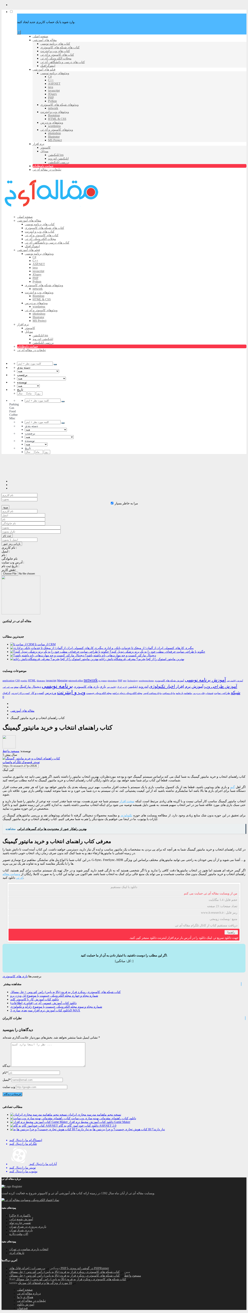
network (91, 680)
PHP (120, 680)
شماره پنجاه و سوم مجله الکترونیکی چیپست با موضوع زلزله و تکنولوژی (56, 1006)
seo (125, 680)
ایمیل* (7, 1079)
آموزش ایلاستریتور (235, 681)
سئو (16, 686)
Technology (132, 680)
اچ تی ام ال (122, 687)
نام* (5, 1072)
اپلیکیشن (133, 686)
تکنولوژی (126, 815)
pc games (102, 680)
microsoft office (75, 680)
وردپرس (50, 693)
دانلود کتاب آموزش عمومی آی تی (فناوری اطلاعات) (43, 1003)
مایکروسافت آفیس (152, 693)
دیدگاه (6, 1065)
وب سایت (9, 1087)
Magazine (62, 680)
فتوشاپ (209, 693)
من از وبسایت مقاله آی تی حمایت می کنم (210, 893)
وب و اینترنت (71, 692)
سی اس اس (8, 687)
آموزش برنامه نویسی (205, 679)
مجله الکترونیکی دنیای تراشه (127, 693)
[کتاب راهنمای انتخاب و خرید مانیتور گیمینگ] (31, 758)
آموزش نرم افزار (189, 686)
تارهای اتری (16, 1253)
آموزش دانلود (25, 1304)
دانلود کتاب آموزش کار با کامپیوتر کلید (34, 999)
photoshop (112, 680)
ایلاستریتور (111, 687)
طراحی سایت (222, 693)
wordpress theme (146, 681)
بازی (103, 687)
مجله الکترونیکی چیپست (99, 693)
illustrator (41, 681)
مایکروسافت (168, 693)
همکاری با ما (25, 1297)
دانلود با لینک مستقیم (124, 887)
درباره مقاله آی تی (29, 1293)
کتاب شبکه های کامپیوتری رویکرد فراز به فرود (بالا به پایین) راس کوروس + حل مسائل (65, 992)
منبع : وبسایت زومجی (223, 919)
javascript (51, 680)
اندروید (143, 687)
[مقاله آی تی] (52, 210)
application (9, 680)
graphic (24, 680)
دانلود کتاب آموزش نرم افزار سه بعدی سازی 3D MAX (45, 1010)
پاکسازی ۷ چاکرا (20, 1215)
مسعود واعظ (132, 1275)
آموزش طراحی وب (220, 686)
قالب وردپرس (199, 693)
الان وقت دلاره (18, 1234)
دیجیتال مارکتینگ (30, 686)
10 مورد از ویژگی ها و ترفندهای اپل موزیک (45, 1283)
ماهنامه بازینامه (184, 693)
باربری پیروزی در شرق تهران (27, 1226)
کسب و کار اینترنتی (20, 693)
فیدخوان (22, 1308)
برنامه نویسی (57, 686)
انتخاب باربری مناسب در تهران (28, 1249)
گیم (232, 787)
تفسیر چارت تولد (20, 1222)
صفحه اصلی (25, 1289)
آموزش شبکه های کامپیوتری (169, 680)
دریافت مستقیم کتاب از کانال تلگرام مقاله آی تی (206, 925)
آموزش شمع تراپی (21, 1219)
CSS (17, 680)
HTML (32, 680)
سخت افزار (127, 801)
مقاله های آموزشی (22, 710)
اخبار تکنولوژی (162, 686)
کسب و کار (37, 693)
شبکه (235, 692)
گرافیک (6, 693)
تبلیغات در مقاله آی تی (31, 1300)
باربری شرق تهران (21, 1230)
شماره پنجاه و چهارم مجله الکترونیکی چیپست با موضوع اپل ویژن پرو (54, 995)
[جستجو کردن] (55, 364)
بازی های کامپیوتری (86, 686)
